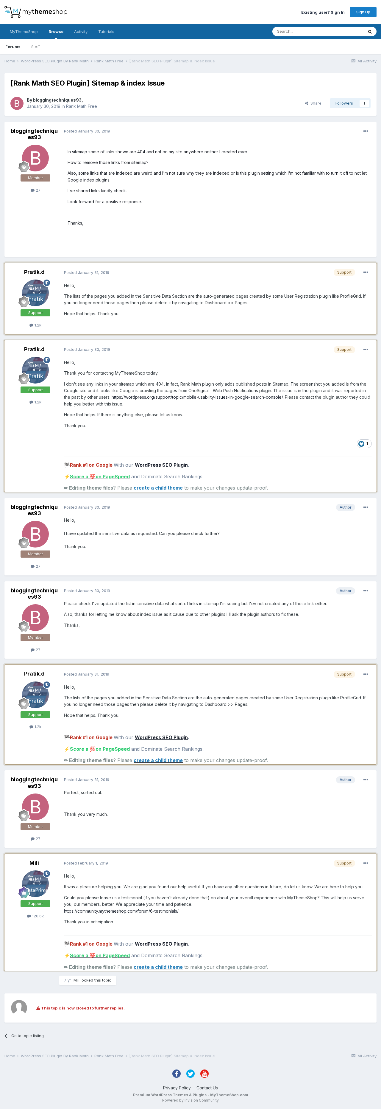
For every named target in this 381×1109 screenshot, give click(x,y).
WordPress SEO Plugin (161, 465)
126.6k (37, 916)
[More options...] (366, 131)
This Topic (346, 31)
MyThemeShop (24, 31)
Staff (35, 46)
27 (37, 190)
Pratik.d (34, 272)
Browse (56, 31)
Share (314, 103)
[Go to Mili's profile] (35, 883)
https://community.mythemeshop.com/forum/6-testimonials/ (121, 911)
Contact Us (207, 1087)
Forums (13, 46)
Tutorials (106, 31)
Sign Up (363, 12)
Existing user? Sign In (323, 12)
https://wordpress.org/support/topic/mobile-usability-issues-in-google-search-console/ (197, 397)
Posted (87, 131)
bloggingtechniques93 (57, 99)
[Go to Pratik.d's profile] (35, 293)
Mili (34, 863)
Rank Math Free (81, 106)
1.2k (37, 325)
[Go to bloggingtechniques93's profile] (17, 103)
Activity (81, 31)
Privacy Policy (177, 1087)
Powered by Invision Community (190, 1100)
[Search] (370, 31)
